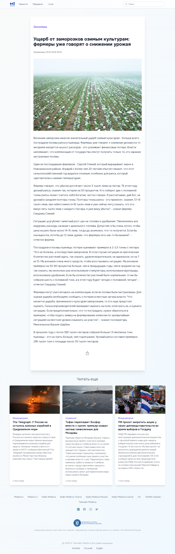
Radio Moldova (49, 497)
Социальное (70, 418)
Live (50, 4)
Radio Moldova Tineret (71, 497)
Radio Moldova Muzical (97, 497)
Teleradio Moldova (87, 502)
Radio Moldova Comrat (122, 497)
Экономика (40, 27)
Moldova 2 (33, 497)
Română (76, 548)
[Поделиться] (87, 353)
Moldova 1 (19, 497)
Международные (20, 418)
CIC (139, 497)
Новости (23, 4)
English (99, 548)
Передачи (38, 4)
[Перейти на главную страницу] (12, 4)
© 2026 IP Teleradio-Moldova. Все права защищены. (87, 543)
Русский (88, 548)
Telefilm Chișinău (153, 497)
